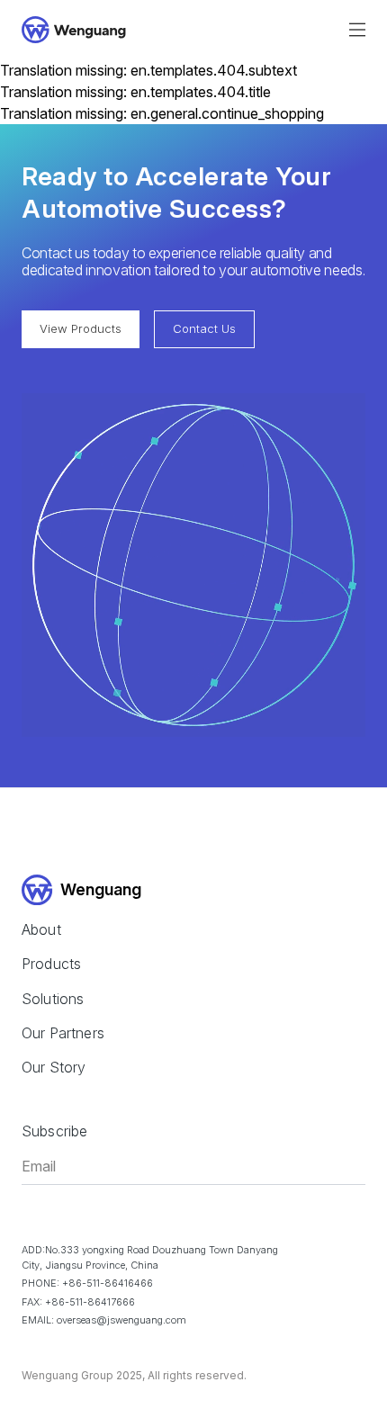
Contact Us (204, 328)
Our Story (54, 1067)
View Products (81, 328)
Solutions (53, 999)
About (41, 929)
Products (51, 964)
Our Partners (63, 1033)
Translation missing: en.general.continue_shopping (162, 113)
